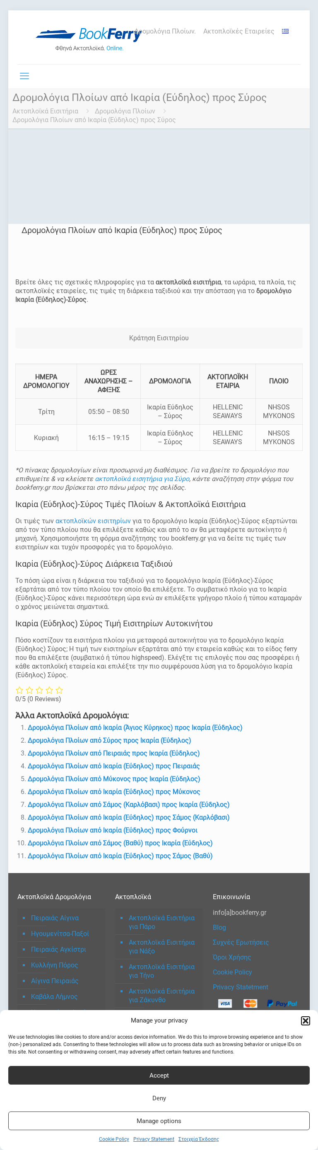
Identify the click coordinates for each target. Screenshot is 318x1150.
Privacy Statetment (240, 987)
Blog (219, 927)
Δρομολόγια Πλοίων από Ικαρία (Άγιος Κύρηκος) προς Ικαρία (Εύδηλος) (135, 727)
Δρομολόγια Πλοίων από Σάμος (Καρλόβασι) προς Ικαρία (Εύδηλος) (129, 804)
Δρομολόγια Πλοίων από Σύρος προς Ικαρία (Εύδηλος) (109, 740)
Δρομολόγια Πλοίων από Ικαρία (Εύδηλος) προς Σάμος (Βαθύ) (120, 856)
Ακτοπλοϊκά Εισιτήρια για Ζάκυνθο (162, 995)
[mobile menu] (24, 76)
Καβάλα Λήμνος (54, 997)
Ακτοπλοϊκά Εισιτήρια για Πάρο (162, 922)
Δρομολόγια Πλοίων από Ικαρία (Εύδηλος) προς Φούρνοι (113, 830)
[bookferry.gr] (92, 37)
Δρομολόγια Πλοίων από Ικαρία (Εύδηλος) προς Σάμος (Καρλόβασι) (129, 817)
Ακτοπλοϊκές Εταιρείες (239, 31)
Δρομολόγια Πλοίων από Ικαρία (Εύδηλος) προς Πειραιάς (114, 766)
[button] (305, 1021)
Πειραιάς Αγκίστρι (58, 949)
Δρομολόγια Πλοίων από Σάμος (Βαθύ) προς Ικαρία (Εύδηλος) (120, 843)
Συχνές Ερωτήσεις (241, 942)
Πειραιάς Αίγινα (55, 918)
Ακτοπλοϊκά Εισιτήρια (45, 111)
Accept (159, 1075)
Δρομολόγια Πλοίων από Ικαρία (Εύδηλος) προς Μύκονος (114, 792)
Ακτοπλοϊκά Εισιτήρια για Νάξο (162, 946)
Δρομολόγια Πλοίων (125, 111)
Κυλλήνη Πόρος (54, 965)
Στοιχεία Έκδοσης (198, 1139)
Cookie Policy (114, 1139)
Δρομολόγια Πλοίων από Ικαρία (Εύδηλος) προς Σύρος (94, 120)
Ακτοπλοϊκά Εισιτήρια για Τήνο (162, 971)
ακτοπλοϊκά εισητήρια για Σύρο (142, 479)
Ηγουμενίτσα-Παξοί (60, 934)
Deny (159, 1098)
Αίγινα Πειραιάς (55, 981)
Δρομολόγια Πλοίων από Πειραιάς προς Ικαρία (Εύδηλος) (114, 753)
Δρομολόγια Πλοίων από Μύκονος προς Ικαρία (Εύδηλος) (114, 779)
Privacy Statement (153, 1139)
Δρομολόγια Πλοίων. (165, 31)
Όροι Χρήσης (232, 957)
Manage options (159, 1121)
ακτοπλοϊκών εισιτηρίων (93, 521)
